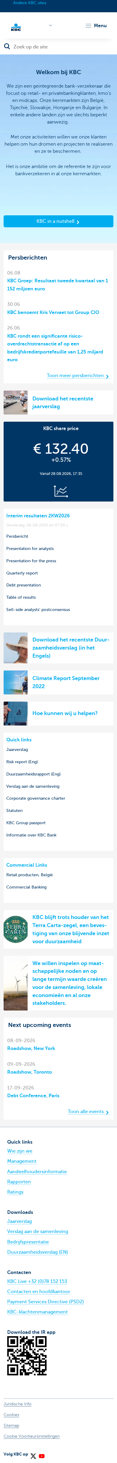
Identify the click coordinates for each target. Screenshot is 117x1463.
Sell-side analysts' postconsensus (38, 609)
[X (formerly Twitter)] (33, 1454)
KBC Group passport (26, 822)
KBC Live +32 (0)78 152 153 (37, 1281)
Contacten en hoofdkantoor (38, 1291)
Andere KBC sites (29, 3)
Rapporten (19, 1182)
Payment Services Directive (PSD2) (45, 1301)
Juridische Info (18, 1404)
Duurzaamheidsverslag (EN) (37, 1252)
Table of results (21, 597)
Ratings (15, 1192)
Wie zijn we (19, 1151)
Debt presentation (23, 585)
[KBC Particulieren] (15, 26)
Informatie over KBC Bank (31, 835)
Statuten (14, 810)
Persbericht (17, 536)
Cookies (11, 1414)
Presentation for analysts (30, 548)
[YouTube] (41, 1454)
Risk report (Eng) (22, 761)
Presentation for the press (31, 560)
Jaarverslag (17, 749)
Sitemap (11, 1425)
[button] (96, 26)
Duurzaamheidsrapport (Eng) (33, 774)
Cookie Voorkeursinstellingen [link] (32, 1436)
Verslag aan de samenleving (32, 786)
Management (22, 1161)
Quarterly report (22, 573)
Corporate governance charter (35, 798)
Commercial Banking (26, 887)
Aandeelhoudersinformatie (37, 1171)
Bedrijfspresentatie (28, 1242)
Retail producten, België (29, 874)
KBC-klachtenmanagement (37, 1312)
